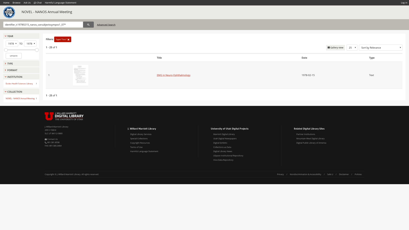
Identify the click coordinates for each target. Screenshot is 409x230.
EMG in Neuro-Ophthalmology (173, 75)
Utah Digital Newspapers (225, 138)
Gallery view (336, 47)
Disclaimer (344, 174)
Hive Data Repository (223, 159)
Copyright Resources (140, 142)
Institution (14, 76)
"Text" (62, 39)
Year (10, 36)
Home (6, 2)
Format (12, 70)
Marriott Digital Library (224, 134)
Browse (16, 2)
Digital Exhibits (220, 142)
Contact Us (52, 139)
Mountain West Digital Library (310, 138)
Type (10, 63)
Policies (358, 174)
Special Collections (139, 138)
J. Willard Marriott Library (56, 126)
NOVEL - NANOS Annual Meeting (47, 12)
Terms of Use (136, 147)
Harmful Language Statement (60, 2)
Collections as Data (222, 147)
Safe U (330, 174)
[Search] (88, 25)
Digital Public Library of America (311, 142)
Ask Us (27, 2)
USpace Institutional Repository (228, 155)
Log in (404, 2)
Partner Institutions (305, 134)
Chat (39, 2)
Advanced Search (106, 24)
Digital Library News (222, 151)
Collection (14, 91)
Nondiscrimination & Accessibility (305, 174)
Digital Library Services (140, 134)
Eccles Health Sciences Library (19, 83)
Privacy (280, 174)
